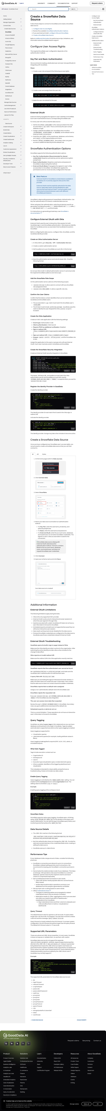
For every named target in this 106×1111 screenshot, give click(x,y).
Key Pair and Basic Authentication (98, 21)
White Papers (75, 1067)
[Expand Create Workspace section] (21, 127)
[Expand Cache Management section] (21, 105)
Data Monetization (8, 1086)
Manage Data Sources (10, 102)
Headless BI (6, 1076)
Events (73, 1079)
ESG (21, 1086)
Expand (66, 371)
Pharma (22, 1083)
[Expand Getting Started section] (21, 19)
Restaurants (23, 1089)
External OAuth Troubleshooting (97, 48)
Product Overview (8, 1058)
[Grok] (23, 1044)
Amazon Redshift (10, 35)
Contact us (97, 1041)
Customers (91, 1061)
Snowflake (8, 32)
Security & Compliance (10, 1095)
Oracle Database (9, 86)
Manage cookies (74, 1104)
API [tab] (38, 454)
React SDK (57, 1061)
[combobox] (48, 9)
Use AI (5, 146)
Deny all (86, 1104)
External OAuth (97, 25)
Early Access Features (9, 167)
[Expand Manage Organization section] (21, 22)
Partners (90, 1064)
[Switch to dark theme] (102, 9)
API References (58, 1067)
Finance (22, 1073)
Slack (38, 1064)
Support (75, 3)
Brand (89, 1073)
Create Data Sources (10, 28)
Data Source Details (98, 54)
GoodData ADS (9, 92)
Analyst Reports (75, 1070)
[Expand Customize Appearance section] (21, 149)
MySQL (7, 76)
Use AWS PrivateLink (10, 108)
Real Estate (23, 1079)
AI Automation (7, 1089)
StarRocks (8, 80)
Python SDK (57, 1058)
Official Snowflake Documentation (96, 68)
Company (90, 1058)
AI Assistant (7, 1070)
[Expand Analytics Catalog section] (21, 143)
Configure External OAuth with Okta (98, 32)
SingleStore (8, 89)
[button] (67, 47)
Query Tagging (97, 52)
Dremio (7, 99)
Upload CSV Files (9, 115)
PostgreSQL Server (10, 60)
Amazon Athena (9, 38)
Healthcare (23, 1067)
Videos (73, 1073)
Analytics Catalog (8, 142)
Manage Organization (9, 22)
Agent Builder (7, 1061)
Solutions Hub (24, 1058)
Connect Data (7, 25)
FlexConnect (8, 48)
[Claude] (12, 1044)
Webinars (73, 1076)
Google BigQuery (10, 44)
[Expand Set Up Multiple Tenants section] (21, 155)
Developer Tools (8, 163)
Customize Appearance (9, 149)
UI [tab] (32, 454)
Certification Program (43, 1070)
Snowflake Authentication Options (57, 31)
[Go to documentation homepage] (9, 3)
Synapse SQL (9, 64)
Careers (90, 1067)
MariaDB (7, 83)
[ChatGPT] (6, 1044)
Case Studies (74, 1064)
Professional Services (26, 1061)
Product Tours (75, 1061)
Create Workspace (8, 126)
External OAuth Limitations (97, 44)
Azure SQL (8, 41)
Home (5, 16)
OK (98, 1104)
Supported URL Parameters (97, 60)
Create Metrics (7, 133)
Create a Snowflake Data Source (43, 35)
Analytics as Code (8, 1073)
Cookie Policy (58, 1105)
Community (51, 3)
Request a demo (97, 3)
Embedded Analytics (9, 1079)
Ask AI (73, 9)
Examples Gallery (59, 1064)
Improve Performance (10, 112)
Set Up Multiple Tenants (9, 155)
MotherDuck (8, 96)
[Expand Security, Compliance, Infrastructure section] (21, 159)
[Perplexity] (29, 1044)
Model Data (6, 130)
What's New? (7, 173)
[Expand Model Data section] (21, 130)
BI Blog (73, 1083)
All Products (5, 9)
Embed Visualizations (9, 152)
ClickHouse (8, 70)
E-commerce (24, 1070)
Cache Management (9, 105)
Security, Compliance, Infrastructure (9, 159)
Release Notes (58, 1070)
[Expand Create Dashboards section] (21, 139)
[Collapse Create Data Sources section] (21, 29)
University (41, 3)
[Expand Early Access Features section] (21, 167)
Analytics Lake (7, 1067)
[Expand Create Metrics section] (21, 133)
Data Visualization (8, 1083)
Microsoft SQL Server (11, 54)
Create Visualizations (9, 136)
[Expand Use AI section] (21, 146)
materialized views (43, 890)
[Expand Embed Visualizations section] (21, 152)
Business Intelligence (9, 1064)
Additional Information (43, 38)
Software (23, 1064)
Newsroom (91, 1070)
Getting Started (7, 19)
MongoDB (8, 57)
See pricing (86, 1041)
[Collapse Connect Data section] (21, 25)
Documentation (63, 3)
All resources (74, 1058)
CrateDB (7, 73)
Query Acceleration (9, 1092)
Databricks (8, 51)
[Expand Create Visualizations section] (21, 136)
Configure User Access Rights (42, 29)
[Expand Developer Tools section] (21, 164)
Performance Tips (98, 57)
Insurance (23, 1076)
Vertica (7, 67)
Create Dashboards (8, 139)
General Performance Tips (98, 73)
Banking (22, 1092)
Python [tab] (44, 454)
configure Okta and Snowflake (58, 33)
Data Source (8, 123)
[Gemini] (17, 1044)
